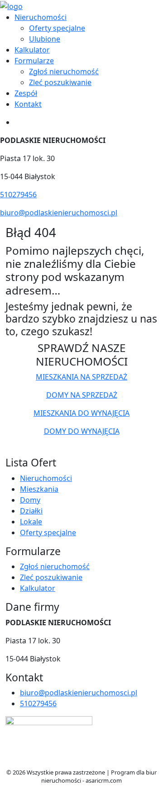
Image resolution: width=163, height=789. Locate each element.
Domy (30, 500)
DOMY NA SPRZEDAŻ (81, 395)
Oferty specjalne (57, 28)
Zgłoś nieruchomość (64, 71)
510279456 (18, 195)
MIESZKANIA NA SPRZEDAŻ (81, 377)
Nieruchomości (40, 17)
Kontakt (28, 104)
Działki (31, 511)
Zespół (25, 93)
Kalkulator (32, 50)
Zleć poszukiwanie (60, 82)
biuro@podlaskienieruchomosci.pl (58, 213)
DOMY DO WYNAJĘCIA (82, 431)
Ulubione (44, 39)
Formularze (34, 61)
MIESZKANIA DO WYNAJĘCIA (81, 413)
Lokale (31, 522)
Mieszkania (39, 489)
